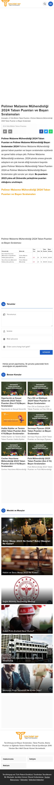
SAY (34, 257)
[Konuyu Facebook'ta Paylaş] (41, 131)
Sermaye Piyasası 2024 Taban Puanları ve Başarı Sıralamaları (39, 431)
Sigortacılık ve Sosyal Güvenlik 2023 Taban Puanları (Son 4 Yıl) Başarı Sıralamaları (13, 402)
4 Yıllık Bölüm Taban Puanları (19, 118)
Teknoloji (24, 780)
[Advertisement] (27, 36)
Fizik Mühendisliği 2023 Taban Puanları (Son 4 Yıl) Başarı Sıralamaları (40, 461)
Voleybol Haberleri (36, 780)
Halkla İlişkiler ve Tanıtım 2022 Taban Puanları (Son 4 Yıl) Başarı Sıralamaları (13, 431)
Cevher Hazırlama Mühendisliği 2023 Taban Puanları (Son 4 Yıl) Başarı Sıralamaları (13, 462)
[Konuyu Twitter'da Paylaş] (46, 131)
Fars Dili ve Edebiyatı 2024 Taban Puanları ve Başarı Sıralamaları (39, 401)
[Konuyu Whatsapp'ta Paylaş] (51, 131)
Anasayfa (4, 118)
